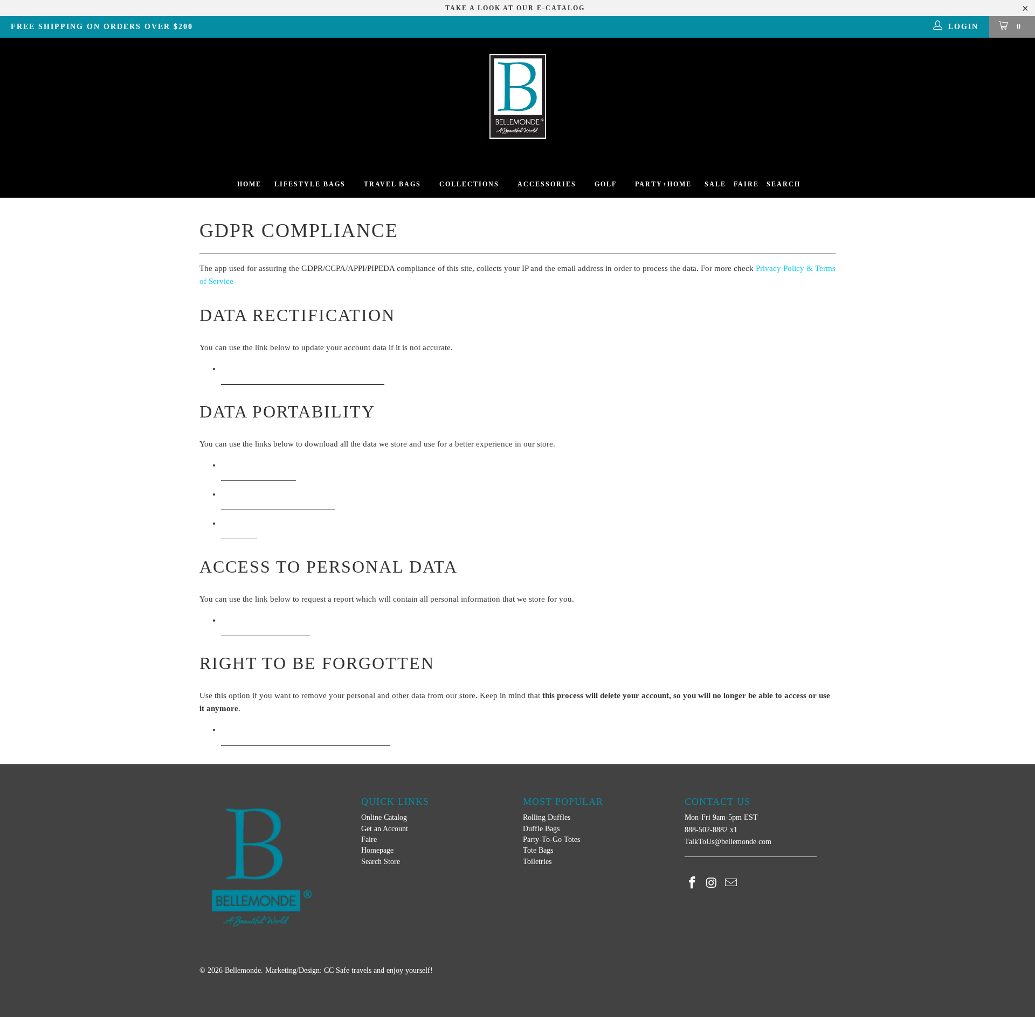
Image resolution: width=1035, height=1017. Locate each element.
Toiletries (537, 862)
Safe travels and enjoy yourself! (384, 970)
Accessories (547, 184)
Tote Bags (538, 850)
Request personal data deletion (305, 733)
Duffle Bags (541, 829)
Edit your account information (302, 372)
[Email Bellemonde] (731, 883)
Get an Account (384, 829)
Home (249, 184)
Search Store (380, 862)
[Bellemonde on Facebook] (693, 883)
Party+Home (663, 184)
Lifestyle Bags (310, 184)
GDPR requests (258, 469)
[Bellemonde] (517, 96)
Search (784, 184)
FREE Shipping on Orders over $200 (102, 27)
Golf (606, 184)
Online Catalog (384, 817)
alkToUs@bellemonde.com (730, 842)
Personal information (278, 498)
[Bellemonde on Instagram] (712, 883)
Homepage (377, 850)
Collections (469, 184)
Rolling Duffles (546, 817)
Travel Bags (392, 184)
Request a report (265, 624)
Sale (715, 184)
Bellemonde (243, 970)
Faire (746, 184)
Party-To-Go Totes (551, 839)
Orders (239, 527)
